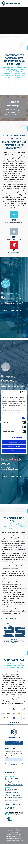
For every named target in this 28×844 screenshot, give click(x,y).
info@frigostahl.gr (14, 800)
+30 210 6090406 (17, 797)
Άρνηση (14, 450)
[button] (8, 722)
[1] (13, 713)
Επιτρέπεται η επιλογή (14, 446)
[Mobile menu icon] (26, 3)
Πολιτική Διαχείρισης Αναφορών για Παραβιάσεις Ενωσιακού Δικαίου (13, 838)
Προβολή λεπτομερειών (17, 437)
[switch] (24, 422)
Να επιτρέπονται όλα (14, 442)
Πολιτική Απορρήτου (12, 834)
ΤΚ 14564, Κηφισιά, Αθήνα (12, 795)
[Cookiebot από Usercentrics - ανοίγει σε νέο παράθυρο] (20, 392)
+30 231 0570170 (17, 784)
